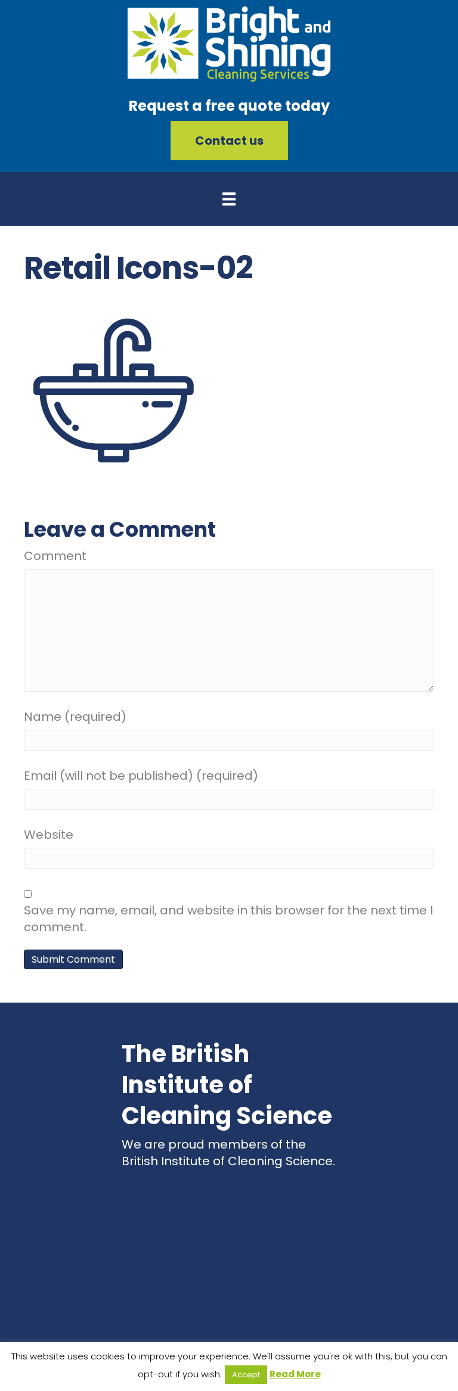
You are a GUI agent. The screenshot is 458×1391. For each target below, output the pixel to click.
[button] (229, 140)
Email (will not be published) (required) (141, 775)
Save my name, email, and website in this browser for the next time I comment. (228, 918)
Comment (55, 555)
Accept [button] (246, 1374)
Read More (295, 1374)
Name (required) (75, 716)
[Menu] (229, 199)
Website (48, 834)
